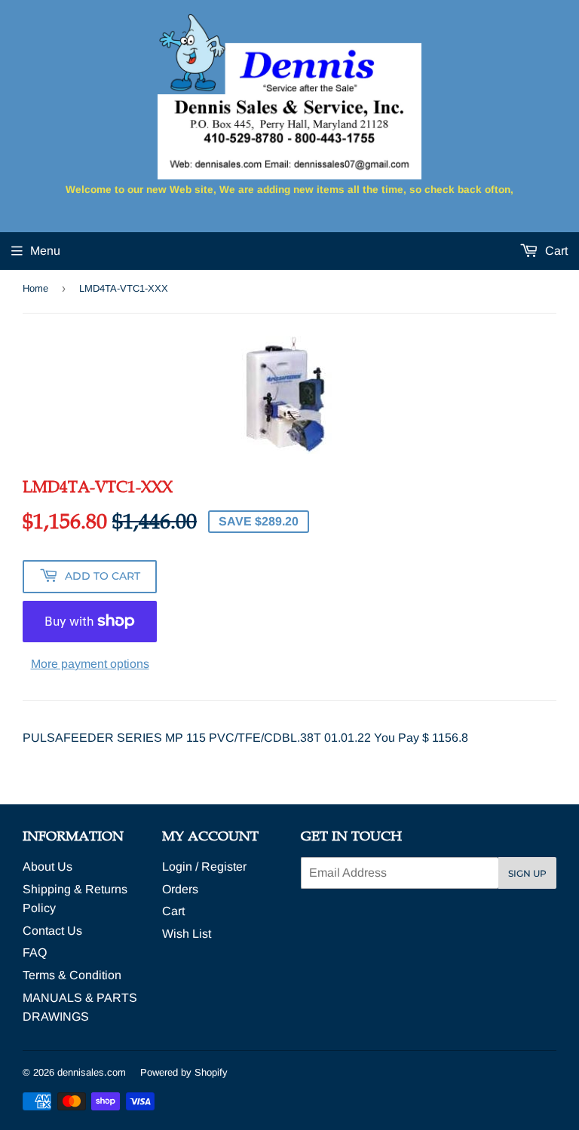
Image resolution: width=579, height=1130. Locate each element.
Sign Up (527, 873)
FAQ (35, 952)
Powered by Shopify (184, 1072)
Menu (45, 250)
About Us (47, 866)
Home (35, 288)
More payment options (90, 663)
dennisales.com (91, 1072)
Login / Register (204, 866)
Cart (555, 250)
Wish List (186, 933)
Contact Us (52, 930)
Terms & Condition (72, 975)
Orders (180, 889)
